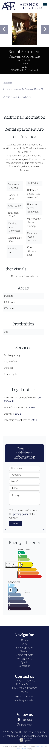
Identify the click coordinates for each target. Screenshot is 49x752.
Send (16, 523)
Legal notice (40, 732)
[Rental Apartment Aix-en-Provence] (24, 29)
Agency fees (11, 736)
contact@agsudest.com (24, 700)
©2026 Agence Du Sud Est (16, 732)
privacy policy (20, 514)
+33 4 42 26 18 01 (24, 696)
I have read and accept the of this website (23, 514)
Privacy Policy (40, 746)
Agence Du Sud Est (24, 680)
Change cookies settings (34, 736)
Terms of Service (22, 749)
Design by (28, 740)
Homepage (7, 83)
